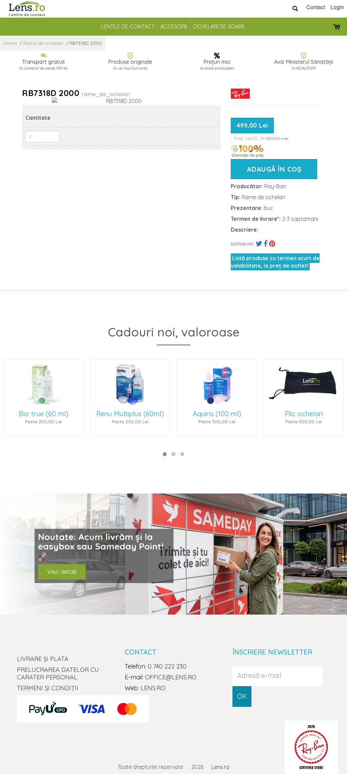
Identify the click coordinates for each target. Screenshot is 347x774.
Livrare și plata (42, 659)
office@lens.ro (171, 677)
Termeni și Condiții (47, 688)
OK (242, 696)
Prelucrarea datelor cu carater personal (58, 673)
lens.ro (153, 688)
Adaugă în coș (274, 169)
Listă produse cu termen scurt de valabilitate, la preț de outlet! (275, 262)
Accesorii (173, 26)
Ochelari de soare (219, 26)
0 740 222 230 (167, 666)
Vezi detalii (62, 572)
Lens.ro (220, 766)
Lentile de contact (128, 26)
